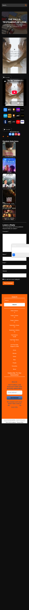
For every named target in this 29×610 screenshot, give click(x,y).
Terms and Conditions (11, 422)
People (14, 363)
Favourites (14, 366)
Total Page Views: (14, 340)
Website (5, 271)
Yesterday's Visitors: (14, 330)
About (14, 369)
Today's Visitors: (14, 320)
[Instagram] (19, 134)
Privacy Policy (14, 405)
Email (4, 262)
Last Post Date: (14, 344)
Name (5, 254)
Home (14, 350)
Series (14, 356)
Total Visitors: (14, 335)
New (14, 359)
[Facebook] (10, 134)
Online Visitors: (14, 310)
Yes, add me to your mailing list (12, 279)
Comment (6, 231)
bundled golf (23, 420)
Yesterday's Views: (14, 325)
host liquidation (12, 419)
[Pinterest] (16, 134)
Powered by (5, 127)
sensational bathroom (7, 420)
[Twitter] (13, 134)
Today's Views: (14, 315)
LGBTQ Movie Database (9, 25)
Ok (13, 255)
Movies (14, 353)
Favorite (7, 77)
